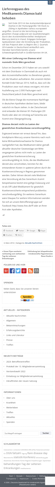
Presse (9, 340)
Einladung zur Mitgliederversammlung (24, 376)
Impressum (24, 479)
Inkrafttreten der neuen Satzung (21, 381)
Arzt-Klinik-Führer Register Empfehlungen (27, 461)
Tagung (24, 453)
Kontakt (19, 476)
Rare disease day (37, 453)
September (47, 461)
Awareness (7, 461)
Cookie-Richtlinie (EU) (40, 479)
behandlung (40, 457)
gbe (46, 457)
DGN (9, 453)
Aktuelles (10, 417)
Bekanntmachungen (15, 325)
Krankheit (11, 402)
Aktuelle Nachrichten (33, 243)
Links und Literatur (15, 335)
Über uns (10, 397)
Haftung (42, 476)
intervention (8, 450)
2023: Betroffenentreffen (18, 361)
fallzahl (16, 453)
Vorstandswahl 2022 (15, 371)
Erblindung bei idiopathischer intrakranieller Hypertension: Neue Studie (40, 253)
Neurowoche (8, 457)
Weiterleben (12, 407)
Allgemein (11, 320)
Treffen (9, 344)
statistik (18, 457)
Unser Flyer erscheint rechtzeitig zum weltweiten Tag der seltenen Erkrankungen (13, 255)
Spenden (10, 422)
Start (11, 476)
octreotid (16, 450)
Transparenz (11, 479)
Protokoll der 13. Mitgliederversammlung (25, 366)
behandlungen (12, 464)
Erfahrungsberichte (15, 330)
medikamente (26, 468)
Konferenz (29, 457)
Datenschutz (31, 476)
